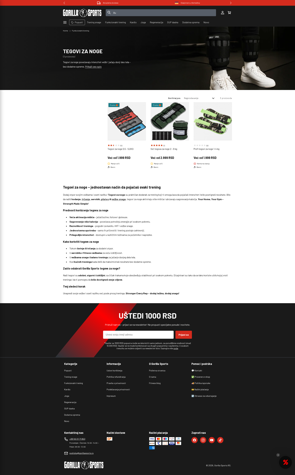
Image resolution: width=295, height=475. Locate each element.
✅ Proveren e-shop (200, 376)
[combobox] (161, 12)
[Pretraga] (109, 12)
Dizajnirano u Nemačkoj (110, 3)
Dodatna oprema (72, 414)
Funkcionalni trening (80, 31)
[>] (231, 3)
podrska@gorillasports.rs (81, 453)
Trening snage (70, 376)
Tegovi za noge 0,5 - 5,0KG (121, 149)
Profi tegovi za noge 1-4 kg (206, 149)
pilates (105, 199)
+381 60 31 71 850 (77, 439)
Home (65, 31)
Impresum (111, 396)
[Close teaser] (278, 455)
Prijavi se (184, 334)
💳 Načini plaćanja (200, 389)
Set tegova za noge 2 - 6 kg (164, 149)
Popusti (68, 370)
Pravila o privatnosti (116, 383)
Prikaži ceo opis (93, 66)
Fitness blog (155, 383)
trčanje (86, 199)
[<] (64, 3)
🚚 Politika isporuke (200, 383)
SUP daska (69, 408)
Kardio (67, 389)
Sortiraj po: (174, 98)
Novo (66, 421)
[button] (229, 12)
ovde (175, 348)
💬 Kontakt (196, 370)
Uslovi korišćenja (114, 370)
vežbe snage (119, 199)
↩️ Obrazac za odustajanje (203, 396)
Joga (66, 396)
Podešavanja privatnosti (118, 389)
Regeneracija (70, 402)
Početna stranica (157, 370)
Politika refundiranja (116, 376)
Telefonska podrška (190, 3)
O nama (152, 376)
